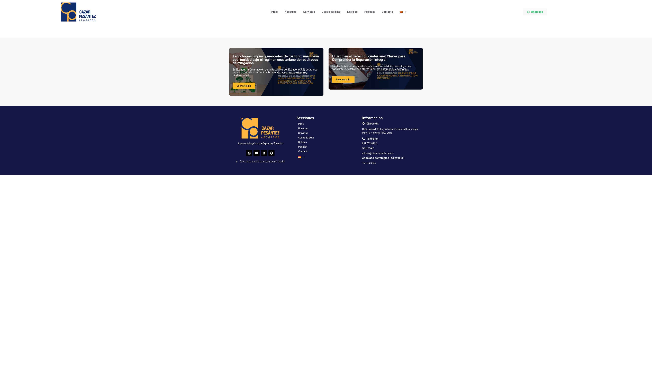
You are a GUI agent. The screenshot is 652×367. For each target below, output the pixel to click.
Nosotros (290, 11)
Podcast (369, 11)
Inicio (274, 11)
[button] (369, 163)
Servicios (309, 11)
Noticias (352, 11)
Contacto (387, 11)
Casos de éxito (331, 11)
